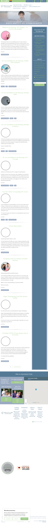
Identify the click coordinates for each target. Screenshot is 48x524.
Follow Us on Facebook (40, 412)
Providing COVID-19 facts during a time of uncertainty (15, 334)
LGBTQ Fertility (24, 414)
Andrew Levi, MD (38, 62)
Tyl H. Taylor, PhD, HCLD (32, 413)
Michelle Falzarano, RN (39, 65)
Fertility (3, 86)
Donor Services (16, 8)
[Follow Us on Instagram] (3, 1)
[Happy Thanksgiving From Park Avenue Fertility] (15, 304)
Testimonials (16, 418)
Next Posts (16, 366)
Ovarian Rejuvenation (15, 226)
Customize (8, 518)
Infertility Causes (28, 5)
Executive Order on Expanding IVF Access (15, 192)
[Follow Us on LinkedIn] (6, 1)
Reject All (16, 518)
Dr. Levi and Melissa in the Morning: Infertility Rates (15, 93)
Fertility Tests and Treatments (20, 6)
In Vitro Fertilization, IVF (34, 6)
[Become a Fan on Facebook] (1, 1)
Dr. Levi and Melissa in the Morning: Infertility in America (15, 125)
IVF (6, 86)
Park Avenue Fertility (5, 54)
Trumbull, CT (37, 69)
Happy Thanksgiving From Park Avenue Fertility (15, 297)
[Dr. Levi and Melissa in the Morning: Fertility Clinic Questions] (15, 69)
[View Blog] (8, 1)
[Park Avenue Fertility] (6, 7)
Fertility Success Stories (40, 75)
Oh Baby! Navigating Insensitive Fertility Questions (40, 51)
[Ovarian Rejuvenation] (15, 232)
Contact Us (37, 79)
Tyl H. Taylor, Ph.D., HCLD (40, 63)
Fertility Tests (17, 415)
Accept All (24, 518)
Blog (36, 73)
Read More (3, 51)
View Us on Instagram (40, 414)
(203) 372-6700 (17, 379)
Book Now (17, 382)
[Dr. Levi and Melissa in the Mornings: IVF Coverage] (15, 165)
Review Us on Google (40, 417)
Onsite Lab (37, 71)
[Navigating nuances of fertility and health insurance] (15, 266)
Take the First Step (17, 5)
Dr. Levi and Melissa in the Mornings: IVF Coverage (15, 158)
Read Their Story (6, 399)
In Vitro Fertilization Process (24, 411)
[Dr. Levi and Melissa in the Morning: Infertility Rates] (15, 100)
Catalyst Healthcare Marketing (42, 521)
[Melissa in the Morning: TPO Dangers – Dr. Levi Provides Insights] (15, 35)
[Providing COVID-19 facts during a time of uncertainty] (15, 341)
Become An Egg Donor (24, 418)
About (23, 8)
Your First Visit (17, 414)
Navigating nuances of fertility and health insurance (15, 259)
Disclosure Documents (40, 77)
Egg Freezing (24, 416)
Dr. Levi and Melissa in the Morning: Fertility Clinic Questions (15, 61)
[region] (16, 515)
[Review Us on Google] (5, 1)
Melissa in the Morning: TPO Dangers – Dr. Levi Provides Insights (15, 28)
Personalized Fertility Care (40, 67)
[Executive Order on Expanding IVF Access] (15, 198)
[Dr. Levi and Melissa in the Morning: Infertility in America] (15, 132)
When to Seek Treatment (17, 412)
